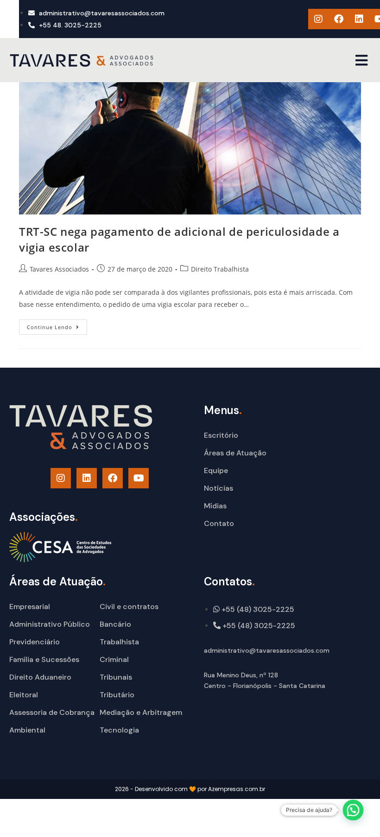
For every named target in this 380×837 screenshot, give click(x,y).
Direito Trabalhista (220, 269)
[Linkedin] (359, 19)
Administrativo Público (49, 624)
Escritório (221, 435)
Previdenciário (34, 642)
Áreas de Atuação (235, 453)
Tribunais (116, 677)
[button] (361, 60)
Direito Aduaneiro (40, 677)
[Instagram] (318, 19)
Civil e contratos (129, 606)
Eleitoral (23, 695)
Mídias (215, 506)
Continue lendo (57, 325)
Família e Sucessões (44, 659)
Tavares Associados (59, 269)
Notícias (218, 488)
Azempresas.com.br (236, 789)
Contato (219, 523)
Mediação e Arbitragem (141, 712)
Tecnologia (119, 730)
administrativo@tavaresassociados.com (266, 650)
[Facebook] (339, 19)
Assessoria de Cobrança (52, 712)
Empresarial (29, 606)
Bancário (115, 624)
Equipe (216, 470)
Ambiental (27, 730)
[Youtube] (138, 478)
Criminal (114, 659)
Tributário (117, 695)
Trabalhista (119, 642)
